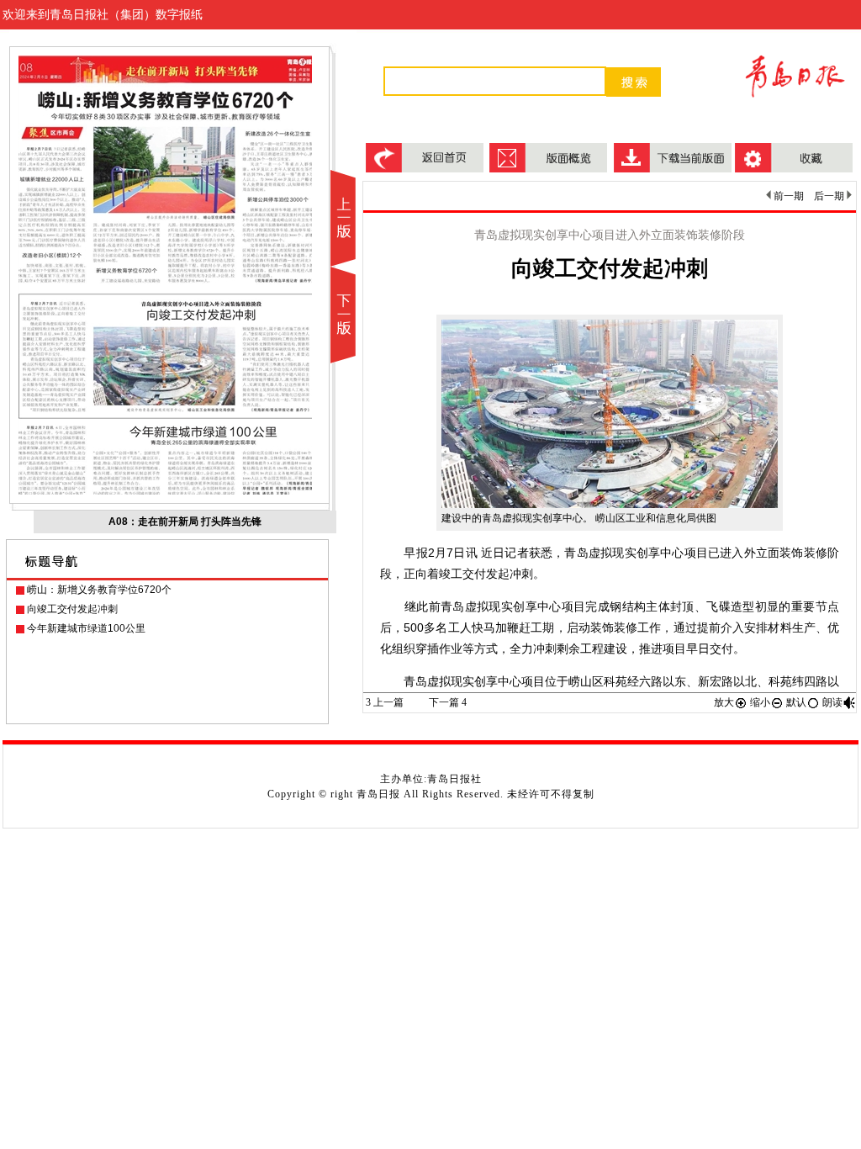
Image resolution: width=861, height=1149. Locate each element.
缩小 (760, 702)
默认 (796, 702)
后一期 (830, 196)
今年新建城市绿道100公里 (86, 628)
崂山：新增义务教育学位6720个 (99, 590)
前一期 (787, 196)
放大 (724, 702)
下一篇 (448, 702)
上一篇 (385, 702)
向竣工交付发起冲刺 (72, 609)
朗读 (832, 702)
